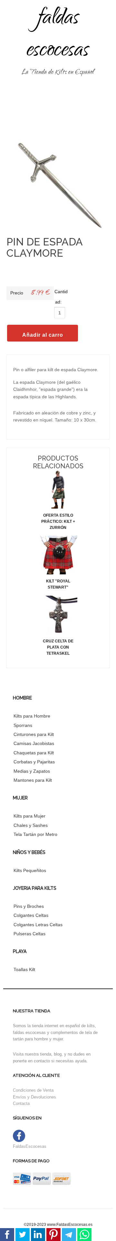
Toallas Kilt (24, 969)
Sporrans (23, 725)
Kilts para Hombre (32, 716)
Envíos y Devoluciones (34, 1097)
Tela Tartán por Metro (35, 834)
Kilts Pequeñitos (30, 870)
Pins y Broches (29, 906)
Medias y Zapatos (32, 771)
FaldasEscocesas (29, 1146)
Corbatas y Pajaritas (34, 761)
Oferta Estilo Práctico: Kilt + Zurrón (58, 521)
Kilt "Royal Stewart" (58, 584)
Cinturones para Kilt (34, 734)
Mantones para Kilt (33, 780)
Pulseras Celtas (29, 933)
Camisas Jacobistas (34, 743)
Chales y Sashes (31, 825)
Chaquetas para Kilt (34, 752)
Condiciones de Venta (33, 1090)
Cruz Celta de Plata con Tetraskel (58, 647)
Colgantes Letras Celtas (38, 924)
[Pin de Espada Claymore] (58, 185)
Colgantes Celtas (31, 915)
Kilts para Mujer (29, 816)
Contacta (21, 1103)
